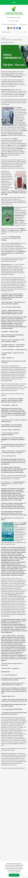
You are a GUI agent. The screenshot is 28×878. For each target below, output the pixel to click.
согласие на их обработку (13, 871)
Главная (3, 38)
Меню (14, 2)
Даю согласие (14, 875)
